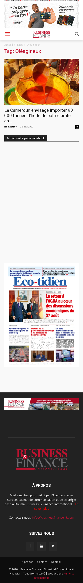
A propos (27, 562)
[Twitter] (53, 546)
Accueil (8, 45)
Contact (42, 562)
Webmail (56, 562)
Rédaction (10, 126)
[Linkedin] (41, 546)
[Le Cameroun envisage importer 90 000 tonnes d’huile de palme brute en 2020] (41, 82)
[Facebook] (30, 546)
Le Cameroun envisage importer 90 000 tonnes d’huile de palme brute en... (39, 115)
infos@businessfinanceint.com (53, 517)
